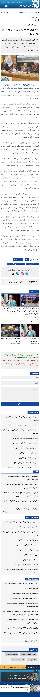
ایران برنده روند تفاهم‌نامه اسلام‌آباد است (26, 550)
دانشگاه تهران (25, 91)
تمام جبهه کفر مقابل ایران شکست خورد (27, 545)
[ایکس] (13, 274)
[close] (36, 671)
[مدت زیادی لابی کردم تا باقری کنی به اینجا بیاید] (29, 330)
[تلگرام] (26, 273)
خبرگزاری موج (27, 84)
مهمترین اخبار (33, 412)
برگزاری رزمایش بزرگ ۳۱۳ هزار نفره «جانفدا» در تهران (23, 628)
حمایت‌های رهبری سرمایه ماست (29, 527)
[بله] (17, 273)
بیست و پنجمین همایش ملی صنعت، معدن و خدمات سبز (21, 583)
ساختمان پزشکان (12, 654)
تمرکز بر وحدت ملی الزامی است (29, 555)
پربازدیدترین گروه (32, 579)
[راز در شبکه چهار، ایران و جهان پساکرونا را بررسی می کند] (10, 300)
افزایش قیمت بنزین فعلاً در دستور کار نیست (25, 509)
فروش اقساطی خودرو (28, 654)
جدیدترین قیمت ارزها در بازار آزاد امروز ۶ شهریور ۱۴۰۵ (15, 688)
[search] (2, 5)
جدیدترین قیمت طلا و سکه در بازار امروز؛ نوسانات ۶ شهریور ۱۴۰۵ (16, 676)
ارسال (20, 404)
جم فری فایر (32, 659)
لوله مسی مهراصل (18, 659)
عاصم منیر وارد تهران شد (31, 588)
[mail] (38, 20)
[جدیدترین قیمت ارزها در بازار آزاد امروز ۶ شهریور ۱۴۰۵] (35, 688)
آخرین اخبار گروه (32, 517)
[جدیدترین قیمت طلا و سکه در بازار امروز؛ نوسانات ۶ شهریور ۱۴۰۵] (33, 677)
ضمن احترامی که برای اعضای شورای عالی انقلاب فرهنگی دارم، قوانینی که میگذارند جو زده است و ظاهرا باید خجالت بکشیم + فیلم (30, 314)
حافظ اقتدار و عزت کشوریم (30, 560)
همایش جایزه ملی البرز (31, 641)
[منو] (6, 6)
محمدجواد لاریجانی (12, 84)
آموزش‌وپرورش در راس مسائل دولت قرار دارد (25, 593)
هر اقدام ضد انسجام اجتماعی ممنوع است (26, 565)
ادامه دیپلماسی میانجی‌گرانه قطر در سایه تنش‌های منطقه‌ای (21, 522)
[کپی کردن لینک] (16, 282)
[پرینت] (35, 20)
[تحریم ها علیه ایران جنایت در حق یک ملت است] (10, 330)
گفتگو (36, 472)
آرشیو (5, 511)
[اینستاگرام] (22, 273)
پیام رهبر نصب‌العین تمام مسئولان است (26, 540)
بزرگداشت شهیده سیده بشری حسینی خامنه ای (25, 598)
